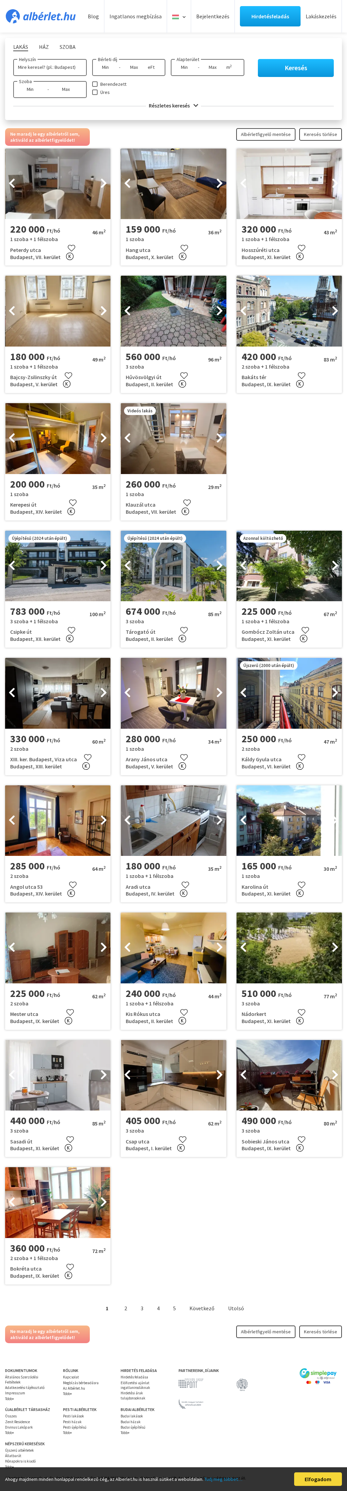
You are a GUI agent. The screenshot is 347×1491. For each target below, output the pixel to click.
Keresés (296, 67)
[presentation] (11, 184)
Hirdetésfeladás (270, 16)
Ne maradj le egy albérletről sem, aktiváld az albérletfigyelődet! (45, 137)
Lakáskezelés (321, 16)
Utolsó (236, 1308)
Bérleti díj (107, 59)
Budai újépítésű (133, 1427)
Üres (105, 92)
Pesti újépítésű (74, 1427)
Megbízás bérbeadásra (81, 1382)
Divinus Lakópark (19, 1427)
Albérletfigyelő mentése (266, 134)
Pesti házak (72, 1421)
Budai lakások (132, 1416)
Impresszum (15, 1393)
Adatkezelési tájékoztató (24, 1387)
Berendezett (113, 84)
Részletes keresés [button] (170, 105)
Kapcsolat (71, 1377)
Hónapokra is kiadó (20, 1461)
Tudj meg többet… (223, 1479)
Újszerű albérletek (19, 1450)
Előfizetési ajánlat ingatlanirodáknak (135, 1385)
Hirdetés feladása (134, 1377)
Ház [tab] (44, 46)
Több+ (9, 1398)
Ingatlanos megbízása (135, 16)
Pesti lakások (73, 1416)
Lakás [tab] (20, 46)
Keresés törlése (320, 134)
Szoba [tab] (68, 46)
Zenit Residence (17, 1421)
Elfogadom (318, 1479)
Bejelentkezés (212, 16)
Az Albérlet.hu (74, 1388)
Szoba (25, 81)
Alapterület (188, 59)
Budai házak (131, 1421)
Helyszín (27, 59)
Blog (93, 16)
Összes (11, 1416)
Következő (202, 1308)
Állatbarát (13, 1455)
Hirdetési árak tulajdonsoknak (133, 1395)
